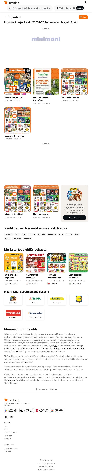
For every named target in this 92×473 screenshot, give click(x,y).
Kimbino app (9, 380)
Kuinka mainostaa (11, 448)
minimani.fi (28, 362)
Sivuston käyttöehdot (46, 466)
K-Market (25, 348)
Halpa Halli (35, 348)
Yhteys (6, 429)
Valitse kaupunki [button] (67, 8)
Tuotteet (7, 439)
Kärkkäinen (9, 348)
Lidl (80, 348)
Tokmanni (73, 348)
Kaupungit (8, 436)
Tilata (84, 17)
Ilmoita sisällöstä (10, 432)
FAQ (5, 426)
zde (56, 345)
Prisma (15, 351)
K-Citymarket (47, 348)
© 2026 (46, 460)
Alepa (17, 348)
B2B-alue (7, 451)
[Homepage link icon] (36, 389)
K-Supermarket (61, 348)
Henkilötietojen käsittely (46, 469)
